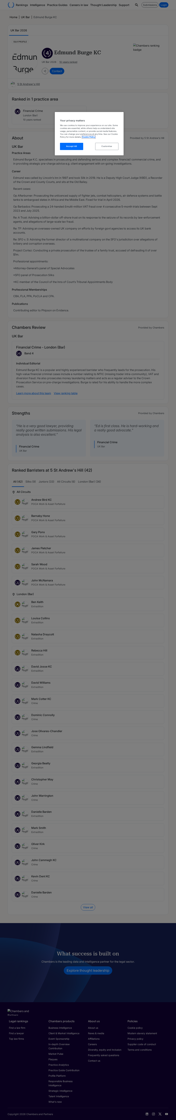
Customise (106, 146)
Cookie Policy (88, 137)
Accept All (71, 146)
